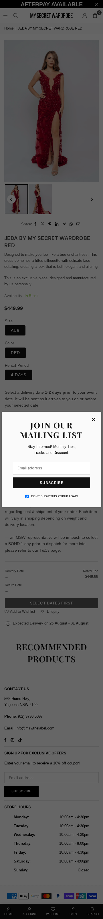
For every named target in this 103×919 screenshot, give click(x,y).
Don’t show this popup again (54, 496)
